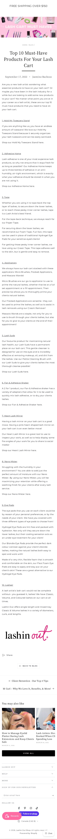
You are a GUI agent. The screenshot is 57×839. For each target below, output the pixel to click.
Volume (6, 598)
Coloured (20, 598)
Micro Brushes (9, 281)
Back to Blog (30, 666)
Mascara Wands (10, 313)
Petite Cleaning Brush (34, 359)
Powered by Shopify (28, 833)
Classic (49, 594)
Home (24, 45)
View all (28, 753)
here (41, 142)
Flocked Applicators (17, 301)
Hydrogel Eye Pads (12, 527)
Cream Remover (36, 308)
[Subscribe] (53, 795)
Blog (31, 45)
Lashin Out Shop (23, 830)
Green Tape (23, 248)
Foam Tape (26, 232)
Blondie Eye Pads (16, 543)
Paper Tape (12, 222)
